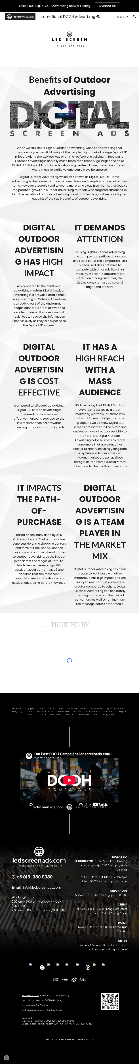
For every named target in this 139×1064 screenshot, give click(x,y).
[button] (134, 16)
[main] (69, 85)
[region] (69, 6)
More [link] (120, 17)
